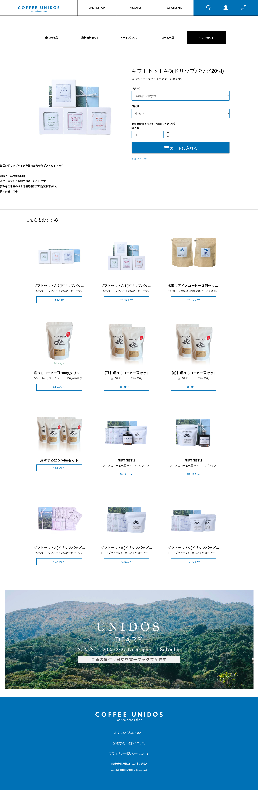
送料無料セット (90, 37)
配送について (139, 159)
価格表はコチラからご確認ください (152, 123)
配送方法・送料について (129, 743)
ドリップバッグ (129, 37)
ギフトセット (206, 37)
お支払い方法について (129, 732)
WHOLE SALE (174, 7)
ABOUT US (136, 7)
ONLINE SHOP (97, 7)
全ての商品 (51, 37)
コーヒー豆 (167, 37)
